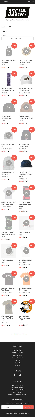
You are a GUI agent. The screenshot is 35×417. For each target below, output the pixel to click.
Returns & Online (17, 353)
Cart (32, 1)
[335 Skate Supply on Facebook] (15, 375)
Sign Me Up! (28, 407)
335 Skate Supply (23, 413)
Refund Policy (17, 355)
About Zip (17, 363)
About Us (17, 360)
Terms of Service (17, 358)
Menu (6, 1)
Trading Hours (17, 350)
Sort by (3, 35)
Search (17, 365)
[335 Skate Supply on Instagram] (20, 375)
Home (3, 27)
